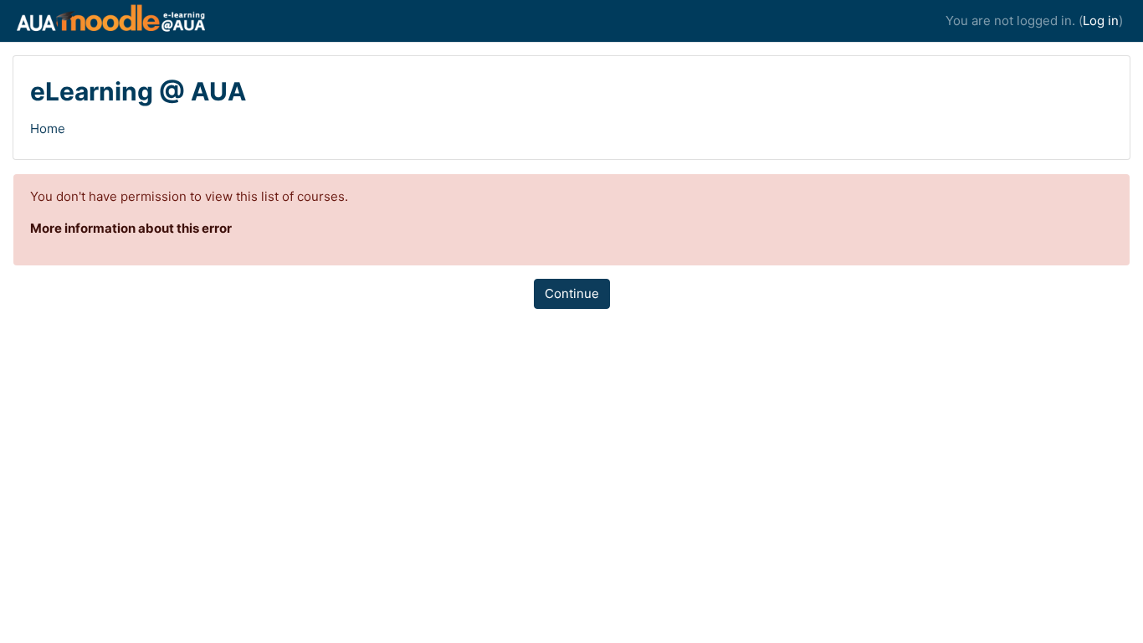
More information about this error (131, 228)
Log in (1101, 20)
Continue (572, 293)
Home (47, 128)
